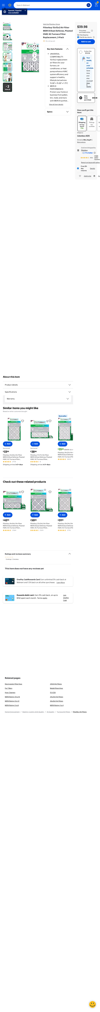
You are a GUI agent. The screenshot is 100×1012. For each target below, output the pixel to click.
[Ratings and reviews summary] (69, 553)
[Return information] (93, 37)
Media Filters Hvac (56, 688)
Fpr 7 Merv (8, 688)
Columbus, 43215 (83, 136)
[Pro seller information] (94, 153)
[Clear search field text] (85, 5)
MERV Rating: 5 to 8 (12, 705)
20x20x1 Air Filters (56, 701)
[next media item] (34, 55)
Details (92, 168)
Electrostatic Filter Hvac (13, 684)
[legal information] (92, 31)
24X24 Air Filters (56, 684)
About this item (11, 376)
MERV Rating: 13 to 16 (12, 697)
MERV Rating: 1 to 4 (57, 705)
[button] (30, 57)
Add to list (87, 176)
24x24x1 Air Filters (56, 697)
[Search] (88, 5)
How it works (88, 84)
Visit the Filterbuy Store (51, 24)
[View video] (34, 59)
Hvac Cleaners (10, 692)
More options (81, 142)
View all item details (56, 104)
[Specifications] (69, 392)
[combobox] (53, 5)
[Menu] (4, 5)
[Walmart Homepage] (10, 5)
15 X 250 (53, 692)
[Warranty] (67, 399)
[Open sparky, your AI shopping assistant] (92, 1004)
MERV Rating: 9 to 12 (12, 701)
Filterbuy (84, 150)
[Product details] (69, 385)
